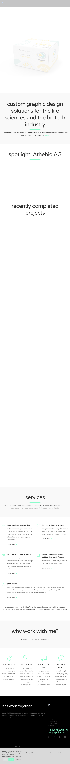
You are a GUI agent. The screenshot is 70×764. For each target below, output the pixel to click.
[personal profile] (49, 737)
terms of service (17, 748)
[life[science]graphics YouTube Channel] (60, 737)
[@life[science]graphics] (54, 737)
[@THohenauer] (65, 737)
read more (18, 760)
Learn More (11, 544)
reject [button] (5, 760)
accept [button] (11, 760)
